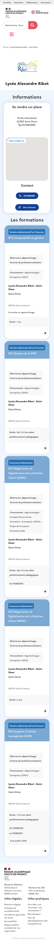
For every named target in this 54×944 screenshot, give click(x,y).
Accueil (5, 47)
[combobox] (15, 25)
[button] (27, 195)
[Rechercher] (33, 25)
